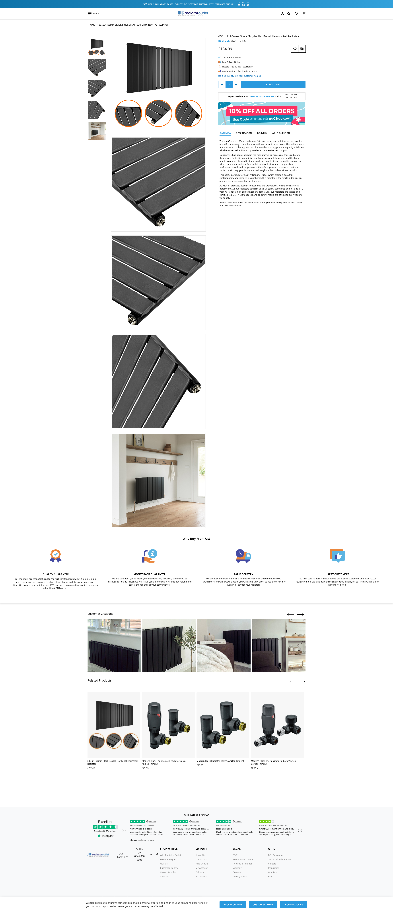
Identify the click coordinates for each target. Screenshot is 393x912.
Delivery (200, 872)
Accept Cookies (233, 904)
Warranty (237, 867)
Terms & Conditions (243, 859)
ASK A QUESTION (281, 133)
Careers (272, 863)
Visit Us (164, 863)
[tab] (225, 133)
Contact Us (201, 859)
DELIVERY (262, 133)
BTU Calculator (275, 855)
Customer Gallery (169, 867)
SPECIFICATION (244, 133)
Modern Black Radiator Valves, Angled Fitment (220, 760)
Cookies (237, 872)
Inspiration (273, 867)
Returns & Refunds (242, 863)
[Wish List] (296, 14)
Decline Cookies (293, 904)
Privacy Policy (240, 876)
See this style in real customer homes (241, 75)
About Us (200, 855)
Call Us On (139, 851)
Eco (270, 876)
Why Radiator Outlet (170, 855)
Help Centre (202, 863)
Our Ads (272, 872)
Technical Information (279, 859)
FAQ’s (235, 855)
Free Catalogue (167, 859)
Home (92, 24)
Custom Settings (263, 904)
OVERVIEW (225, 133)
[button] (290, 614)
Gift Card (164, 876)
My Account (202, 867)
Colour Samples (168, 872)
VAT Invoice (201, 876)
